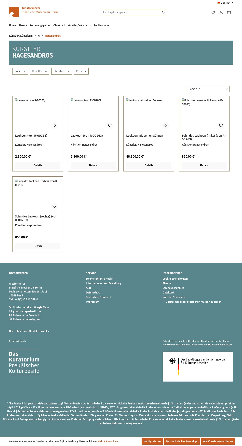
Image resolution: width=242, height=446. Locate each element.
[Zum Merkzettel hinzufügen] (54, 125)
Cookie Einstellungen (175, 278)
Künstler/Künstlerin (174, 297)
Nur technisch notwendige (182, 441)
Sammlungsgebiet (173, 288)
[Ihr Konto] (221, 12)
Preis (79, 71)
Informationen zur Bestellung (103, 283)
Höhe (17, 71)
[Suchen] (163, 12)
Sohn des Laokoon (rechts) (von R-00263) (36, 218)
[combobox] (130, 12)
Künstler (37, 71)
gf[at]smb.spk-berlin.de (27, 311)
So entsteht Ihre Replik (99, 278)
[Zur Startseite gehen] (33, 12)
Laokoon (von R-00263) (31, 135)
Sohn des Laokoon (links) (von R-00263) (204, 137)
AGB (88, 288)
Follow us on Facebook (26, 315)
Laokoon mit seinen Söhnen (144, 135)
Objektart (59, 71)
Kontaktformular (39, 331)
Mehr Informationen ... (109, 441)
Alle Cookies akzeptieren (218, 441)
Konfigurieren (152, 441)
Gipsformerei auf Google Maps (31, 307)
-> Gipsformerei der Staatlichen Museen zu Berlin (192, 301)
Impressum (92, 301)
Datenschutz (93, 292)
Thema (167, 283)
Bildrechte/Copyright (98, 297)
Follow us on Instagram (26, 319)
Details (38, 165)
